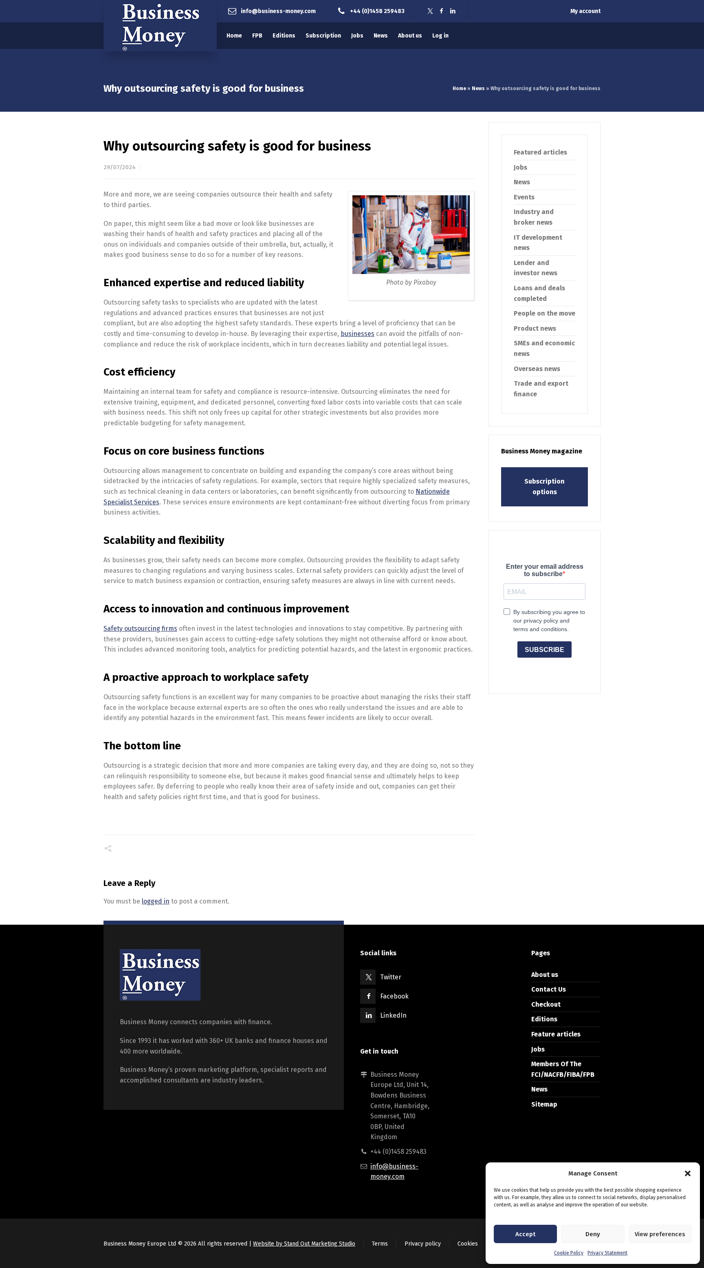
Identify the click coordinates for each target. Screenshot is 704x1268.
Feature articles (556, 1034)
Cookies (468, 1243)
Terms (380, 1243)
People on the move (544, 313)
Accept (525, 1234)
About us (544, 975)
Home (459, 88)
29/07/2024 (119, 167)
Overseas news (537, 369)
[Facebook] (442, 11)
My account (585, 11)
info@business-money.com (278, 10)
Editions (544, 1019)
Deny (592, 1234)
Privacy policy (423, 1243)
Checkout (546, 1004)
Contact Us (548, 989)
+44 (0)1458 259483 (377, 10)
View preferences (660, 1234)
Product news (535, 328)
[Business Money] (160, 25)
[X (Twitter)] (430, 11)
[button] (688, 1173)
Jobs (520, 167)
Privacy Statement (607, 1253)
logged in (155, 901)
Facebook (394, 996)
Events (524, 197)
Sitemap (544, 1104)
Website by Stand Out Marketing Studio (304, 1243)
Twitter (390, 977)
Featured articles (540, 152)
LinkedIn (393, 1015)
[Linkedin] (453, 11)
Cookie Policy (568, 1253)
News (478, 88)
